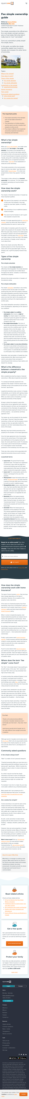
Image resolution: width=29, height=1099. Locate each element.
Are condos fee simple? (11, 98)
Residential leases (13, 479)
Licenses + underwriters (8, 1047)
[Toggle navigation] (26, 3)
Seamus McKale (11, 22)
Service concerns (7, 1033)
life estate (21, 235)
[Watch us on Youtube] (23, 1054)
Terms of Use (4, 569)
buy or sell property (12, 146)
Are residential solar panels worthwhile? (15, 907)
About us (4, 1007)
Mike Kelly (12, 23)
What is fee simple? (7, 73)
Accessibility (5, 1045)
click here (11, 161)
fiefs (16, 682)
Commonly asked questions (10, 94)
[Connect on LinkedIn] (26, 1054)
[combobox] (14, 556)
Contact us (5, 1017)
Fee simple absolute (10, 80)
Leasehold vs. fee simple (9, 85)
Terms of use (5, 1040)
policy (18, 594)
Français (20, 986)
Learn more (14, 972)
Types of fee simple (7, 78)
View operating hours (8, 995)
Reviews (4, 1012)
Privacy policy (6, 1043)
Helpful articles (6, 1024)
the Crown (6, 741)
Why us (4, 1010)
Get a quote (16, 562)
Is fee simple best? (9, 96)
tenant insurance (5, 611)
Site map (4, 1050)
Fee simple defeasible (10, 83)
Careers (4, 1015)
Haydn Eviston (12, 171)
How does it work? (7, 76)
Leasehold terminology (10, 87)
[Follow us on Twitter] (21, 1054)
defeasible (10, 287)
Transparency (6, 1031)
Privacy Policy (21, 567)
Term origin (5, 92)
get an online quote (17, 845)
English (8, 986)
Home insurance (6, 89)
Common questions (7, 1026)
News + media (6, 1029)
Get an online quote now (14, 943)
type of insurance (21, 648)
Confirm (23, 1094)
